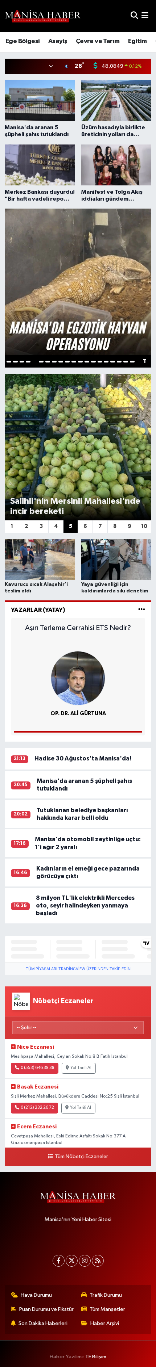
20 (132, 361)
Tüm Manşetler (107, 1309)
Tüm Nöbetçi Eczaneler (81, 1156)
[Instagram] (85, 1261)
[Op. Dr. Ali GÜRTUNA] (78, 678)
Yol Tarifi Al (80, 1068)
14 (93, 361)
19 (125, 361)
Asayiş (57, 41)
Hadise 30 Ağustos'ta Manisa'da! (82, 758)
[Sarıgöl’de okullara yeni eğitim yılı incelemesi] (78, 447)
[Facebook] (59, 1261)
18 (119, 361)
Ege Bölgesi (22, 41)
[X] (72, 1261)
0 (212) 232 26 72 (37, 1108)
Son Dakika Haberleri (43, 1323)
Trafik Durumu (106, 1295)
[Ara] (134, 16)
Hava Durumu (36, 1295)
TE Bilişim (95, 1356)
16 (106, 361)
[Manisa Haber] (43, 15)
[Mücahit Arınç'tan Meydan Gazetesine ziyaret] (78, 282)
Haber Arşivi (104, 1323)
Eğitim (137, 41)
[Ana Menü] (144, 16)
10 (67, 361)
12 (80, 361)
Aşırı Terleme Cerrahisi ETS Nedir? (78, 628)
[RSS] (98, 1261)
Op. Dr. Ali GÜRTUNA (78, 713)
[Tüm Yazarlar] (141, 610)
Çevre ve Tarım (98, 41)
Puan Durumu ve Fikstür (46, 1309)
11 (73, 361)
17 (112, 361)
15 (100, 361)
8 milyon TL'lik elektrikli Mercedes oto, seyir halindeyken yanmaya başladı (85, 906)
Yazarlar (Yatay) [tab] (38, 610)
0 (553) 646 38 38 (37, 1068)
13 (87, 361)
